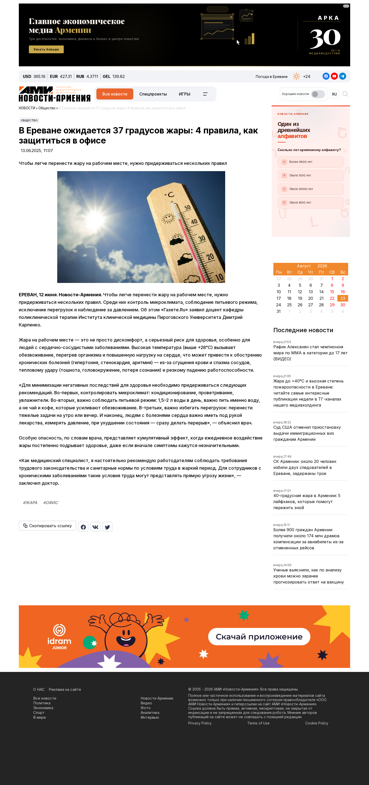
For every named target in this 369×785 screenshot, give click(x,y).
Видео (146, 703)
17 (279, 298)
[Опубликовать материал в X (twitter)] (107, 527)
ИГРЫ (184, 93)
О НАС (39, 689)
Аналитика (150, 712)
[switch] (318, 94)
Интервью (150, 717)
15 (332, 291)
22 (332, 298)
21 (322, 298)
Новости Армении (157, 698)
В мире (39, 717)
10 (279, 291)
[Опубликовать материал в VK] (95, 527)
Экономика (43, 707)
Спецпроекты (153, 93)
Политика (41, 703)
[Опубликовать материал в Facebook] (83, 527)
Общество (29, 120)
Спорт (39, 712)
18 (289, 298)
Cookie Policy (316, 723)
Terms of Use (258, 723)
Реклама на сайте (65, 689)
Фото (146, 707)
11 (289, 291)
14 (321, 291)
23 (343, 298)
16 (343, 291)
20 (310, 298)
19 (300, 298)
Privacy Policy (200, 723)
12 (300, 291)
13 (311, 291)
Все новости (114, 93)
